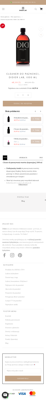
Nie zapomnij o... (16, 17)
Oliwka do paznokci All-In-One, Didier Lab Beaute (21, 139)
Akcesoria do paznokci (13, 289)
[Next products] (40, 111)
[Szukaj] (36, 9)
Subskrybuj (23, 378)
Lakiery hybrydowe (12, 273)
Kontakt (8, 316)
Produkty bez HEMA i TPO (15, 270)
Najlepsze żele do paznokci (14, 285)
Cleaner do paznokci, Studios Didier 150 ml (21, 129)
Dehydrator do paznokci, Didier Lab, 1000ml (21, 118)
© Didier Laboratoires (23, 390)
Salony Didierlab (11, 335)
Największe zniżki (11, 304)
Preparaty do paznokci (13, 293)
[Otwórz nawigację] (3, 9)
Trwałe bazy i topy (11, 277)
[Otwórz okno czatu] (5, 395)
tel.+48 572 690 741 (30, 204)
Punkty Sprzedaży (11, 339)
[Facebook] (4, 255)
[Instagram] (12, 255)
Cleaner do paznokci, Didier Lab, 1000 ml (13, 19)
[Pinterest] (20, 255)
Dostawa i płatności (12, 328)
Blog (6, 343)
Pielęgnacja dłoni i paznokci (15, 297)
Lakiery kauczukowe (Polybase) (16, 281)
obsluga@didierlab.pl (30, 201)
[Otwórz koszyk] (41, 9)
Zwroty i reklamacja (12, 331)
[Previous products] (35, 111)
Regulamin (9, 324)
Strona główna (5, 17)
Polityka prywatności (12, 320)
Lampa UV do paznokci (13, 301)
